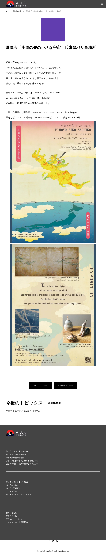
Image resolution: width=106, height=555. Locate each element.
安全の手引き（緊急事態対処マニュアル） (23, 463)
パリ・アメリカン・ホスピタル (18, 494)
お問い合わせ (11, 513)
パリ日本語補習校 (13, 488)
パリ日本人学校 (12, 485)
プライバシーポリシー (15, 519)
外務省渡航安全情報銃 (15, 457)
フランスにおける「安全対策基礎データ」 (23, 460)
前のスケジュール (40, 385)
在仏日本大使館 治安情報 (16, 454)
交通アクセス (11, 516)
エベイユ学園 (11, 491)
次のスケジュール (65, 385)
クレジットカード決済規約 (17, 522)
